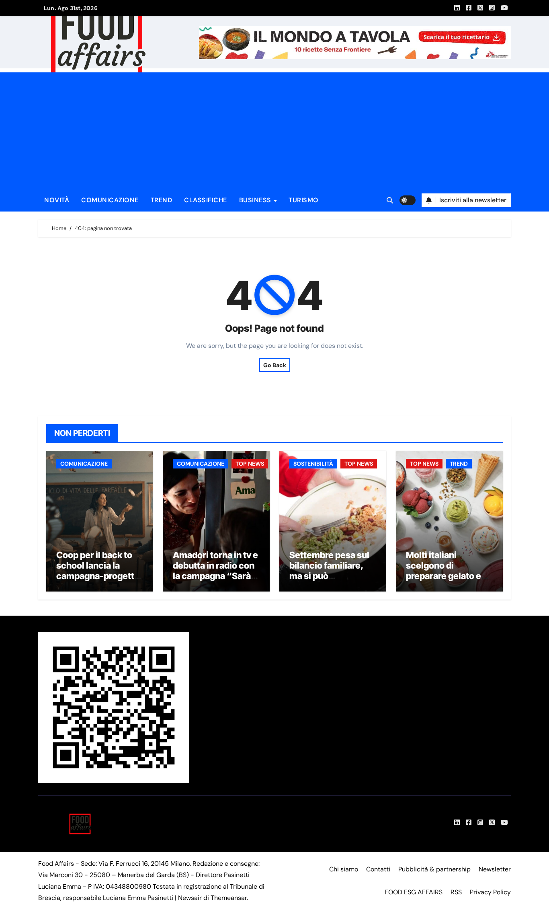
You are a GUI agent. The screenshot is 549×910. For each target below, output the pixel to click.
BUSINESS (256, 200)
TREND (161, 200)
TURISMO (304, 200)
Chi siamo (343, 869)
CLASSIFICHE (205, 200)
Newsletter (495, 869)
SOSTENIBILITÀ (313, 463)
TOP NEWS (250, 463)
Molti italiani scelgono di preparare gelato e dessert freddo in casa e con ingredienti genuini (444, 581)
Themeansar (229, 898)
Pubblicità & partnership (434, 869)
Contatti (378, 869)
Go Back (274, 365)
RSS (456, 892)
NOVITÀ (56, 200)
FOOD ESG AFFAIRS (413, 892)
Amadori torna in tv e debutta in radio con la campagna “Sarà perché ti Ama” (215, 571)
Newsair (190, 898)
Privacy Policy (490, 892)
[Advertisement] (275, 128)
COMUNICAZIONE (110, 200)
